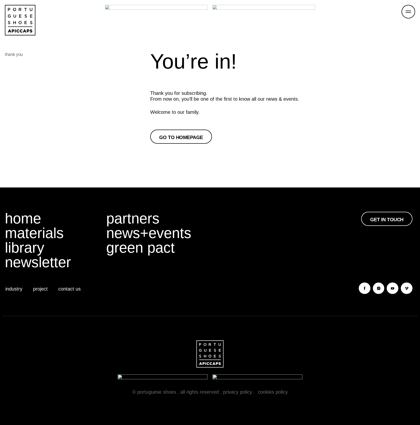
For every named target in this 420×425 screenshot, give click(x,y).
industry (13, 289)
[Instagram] (379, 288)
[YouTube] (392, 288)
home (23, 218)
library (24, 248)
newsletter (38, 262)
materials (34, 233)
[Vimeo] (406, 288)
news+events (148, 233)
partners (132, 218)
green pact (140, 248)
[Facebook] (364, 288)
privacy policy (237, 392)
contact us (69, 289)
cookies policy (273, 392)
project (40, 289)
